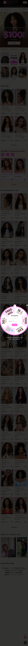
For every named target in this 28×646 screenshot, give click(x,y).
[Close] (27, 305)
